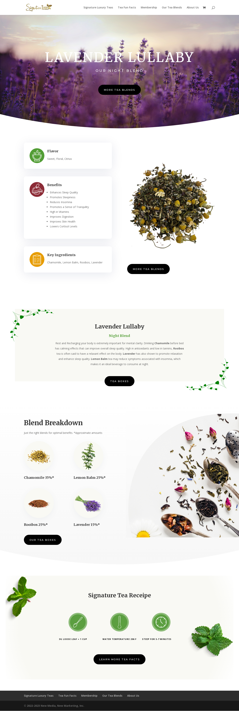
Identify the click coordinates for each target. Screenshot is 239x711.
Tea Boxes (119, 381)
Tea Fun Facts (127, 7)
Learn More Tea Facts (119, 659)
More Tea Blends (119, 89)
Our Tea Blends (172, 7)
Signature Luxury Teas (98, 7)
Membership (149, 7)
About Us (193, 7)
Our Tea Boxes (43, 539)
